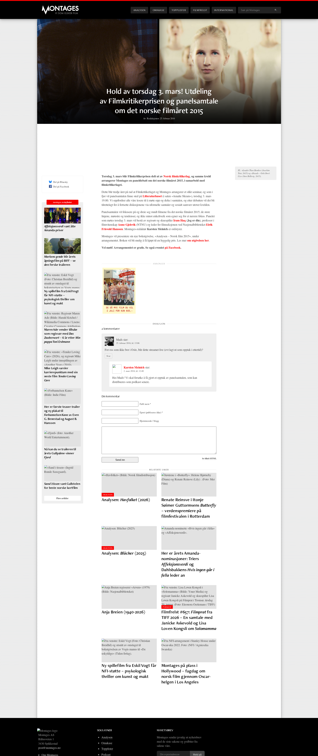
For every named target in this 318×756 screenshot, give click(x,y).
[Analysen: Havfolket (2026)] (129, 485)
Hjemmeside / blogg (149, 420)
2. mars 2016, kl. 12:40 (134, 371)
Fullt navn (145, 404)
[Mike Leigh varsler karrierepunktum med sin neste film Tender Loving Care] (62, 358)
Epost (151, 412)
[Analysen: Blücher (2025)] (129, 538)
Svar (108, 355)
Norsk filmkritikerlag (176, 176)
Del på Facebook (61, 186)
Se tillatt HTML (209, 458)
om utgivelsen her (198, 240)
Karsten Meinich (134, 367)
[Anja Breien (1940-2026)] (129, 597)
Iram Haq (179, 220)
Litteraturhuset (152, 196)
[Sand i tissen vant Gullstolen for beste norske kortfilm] (62, 473)
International (223, 10)
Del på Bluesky (60, 182)
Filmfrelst (200, 10)
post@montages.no (49, 748)
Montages (48, 7)
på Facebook (173, 247)
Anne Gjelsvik (127, 224)
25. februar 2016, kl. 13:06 (127, 343)
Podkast (167, 607)
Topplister (179, 10)
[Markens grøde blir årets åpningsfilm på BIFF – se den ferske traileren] (62, 246)
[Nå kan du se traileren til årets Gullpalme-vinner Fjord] (62, 439)
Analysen (139, 10)
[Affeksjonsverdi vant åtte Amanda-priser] (62, 215)
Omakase (158, 10)
